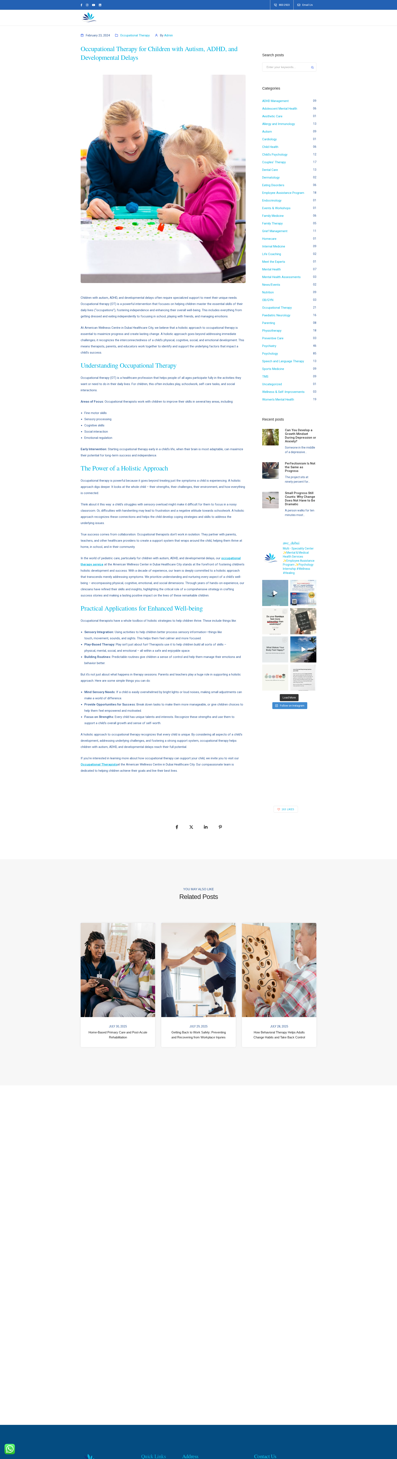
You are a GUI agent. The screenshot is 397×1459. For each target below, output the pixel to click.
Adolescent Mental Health (279, 108)
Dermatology (271, 177)
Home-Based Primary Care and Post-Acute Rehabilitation (117, 1035)
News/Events (271, 285)
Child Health (270, 147)
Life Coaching (271, 254)
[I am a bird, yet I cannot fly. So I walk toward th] (275, 593)
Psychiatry (269, 346)
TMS (265, 376)
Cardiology (269, 139)
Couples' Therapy (274, 162)
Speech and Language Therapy (283, 361)
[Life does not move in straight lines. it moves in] (303, 649)
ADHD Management (275, 101)
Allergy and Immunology (278, 124)
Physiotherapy (271, 330)
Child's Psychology (274, 154)
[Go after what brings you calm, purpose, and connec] (303, 621)
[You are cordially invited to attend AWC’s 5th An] (303, 593)
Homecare (269, 239)
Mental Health (271, 269)
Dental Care (270, 170)
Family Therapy (272, 223)
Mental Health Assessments (281, 277)
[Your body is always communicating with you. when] (275, 649)
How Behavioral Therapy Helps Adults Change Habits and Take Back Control (279, 1035)
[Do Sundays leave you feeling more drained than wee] (275, 621)
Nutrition (268, 292)
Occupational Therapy (135, 35)
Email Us (307, 4)
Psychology (270, 353)
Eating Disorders (273, 185)
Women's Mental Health (278, 399)
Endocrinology (271, 200)
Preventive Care (272, 338)
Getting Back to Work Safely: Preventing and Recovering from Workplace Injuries (198, 1035)
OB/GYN (267, 300)
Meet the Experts (273, 262)
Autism (267, 131)
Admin (168, 35)
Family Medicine (273, 216)
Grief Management (274, 231)
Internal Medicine (273, 246)
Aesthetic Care (272, 116)
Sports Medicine (273, 369)
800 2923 (284, 4)
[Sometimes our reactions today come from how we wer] (303, 678)
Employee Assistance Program (283, 193)
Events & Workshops (276, 208)
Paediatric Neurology (276, 315)
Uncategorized (272, 384)
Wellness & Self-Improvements (283, 392)
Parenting (268, 323)
